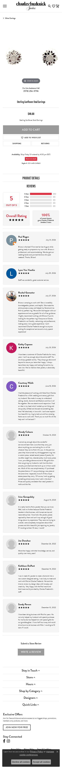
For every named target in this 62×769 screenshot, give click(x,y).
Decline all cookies (21, 762)
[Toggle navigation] (5, 6)
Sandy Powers (24, 604)
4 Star (26, 197)
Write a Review (31, 652)
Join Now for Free (17, 727)
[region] (31, 56)
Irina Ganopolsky (26, 497)
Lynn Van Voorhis (26, 270)
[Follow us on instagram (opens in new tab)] (8, 741)
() (54, 194)
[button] (49, 6)
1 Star (27, 206)
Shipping (16, 143)
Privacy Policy (36, 751)
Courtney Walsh (25, 383)
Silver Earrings (10, 18)
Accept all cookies (41, 762)
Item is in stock (31, 158)
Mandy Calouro (25, 432)
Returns (45, 143)
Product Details (31, 177)
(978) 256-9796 (31, 91)
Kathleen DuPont (26, 566)
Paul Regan (23, 237)
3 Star (26, 200)
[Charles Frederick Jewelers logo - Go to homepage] (31, 6)
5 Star (26, 194)
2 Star (26, 203)
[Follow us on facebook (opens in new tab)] (4, 741)
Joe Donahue (24, 541)
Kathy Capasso (25, 344)
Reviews (31, 185)
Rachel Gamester (26, 292)
